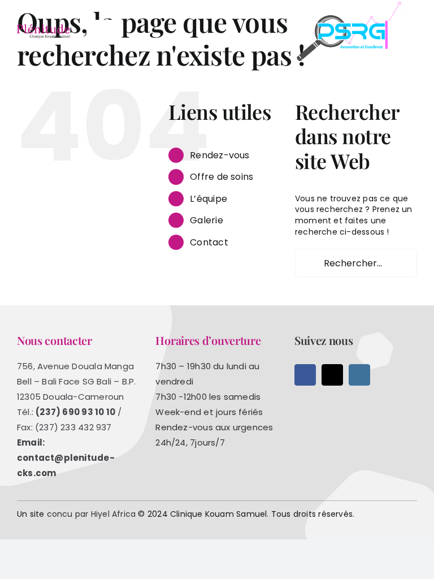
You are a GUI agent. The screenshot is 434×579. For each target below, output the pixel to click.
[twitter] (332, 375)
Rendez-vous (219, 155)
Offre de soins (221, 176)
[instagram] (359, 375)
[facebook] (305, 375)
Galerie (206, 220)
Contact (209, 242)
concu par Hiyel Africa (91, 514)
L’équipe (208, 198)
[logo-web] (43, 28)
